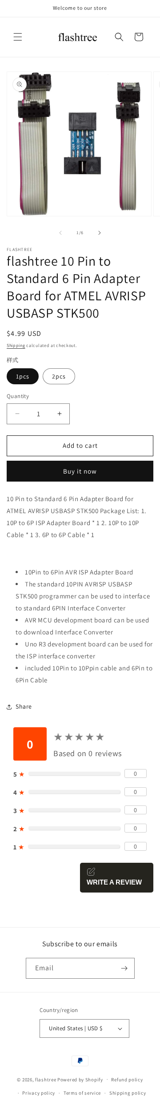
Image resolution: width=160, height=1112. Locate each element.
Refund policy (127, 1079)
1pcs (22, 376)
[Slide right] (99, 233)
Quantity (18, 396)
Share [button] (24, 706)
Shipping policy (127, 1093)
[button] (18, 37)
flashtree (45, 1079)
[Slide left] (60, 233)
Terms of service (82, 1093)
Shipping (16, 345)
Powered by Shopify (80, 1079)
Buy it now (80, 471)
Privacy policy (38, 1093)
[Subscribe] (124, 968)
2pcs (59, 376)
